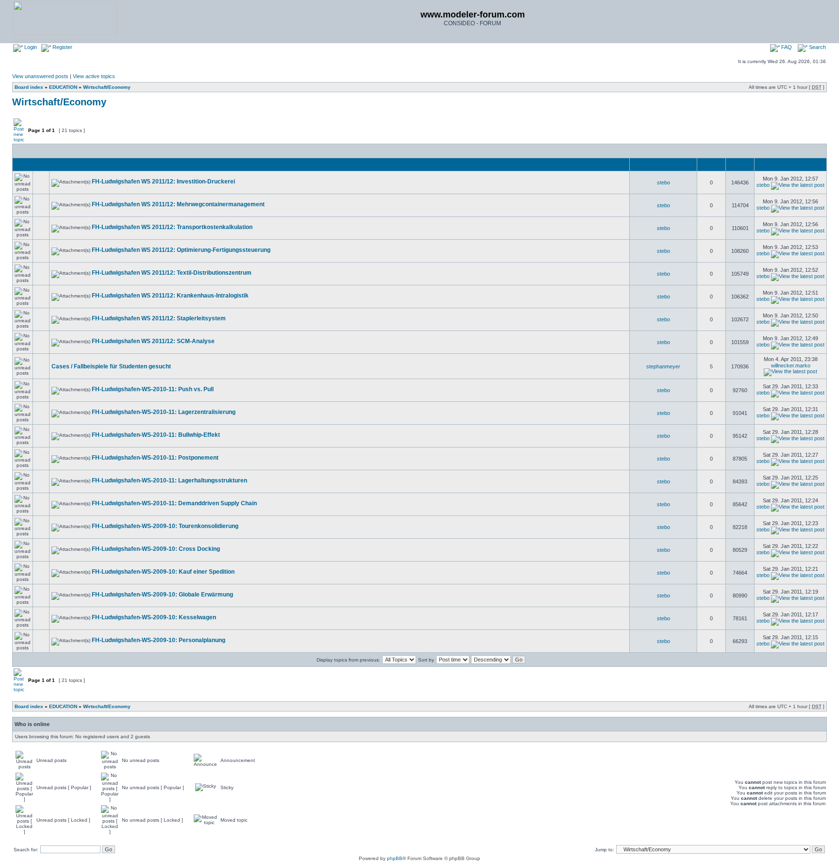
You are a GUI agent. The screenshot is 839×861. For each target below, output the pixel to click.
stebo (663, 182)
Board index (29, 87)
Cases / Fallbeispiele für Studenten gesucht (111, 366)
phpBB (395, 858)
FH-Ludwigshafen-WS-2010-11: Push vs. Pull (153, 389)
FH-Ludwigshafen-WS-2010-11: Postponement (155, 457)
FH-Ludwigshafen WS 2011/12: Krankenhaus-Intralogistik (170, 295)
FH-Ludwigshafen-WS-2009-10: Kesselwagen (154, 617)
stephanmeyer (663, 366)
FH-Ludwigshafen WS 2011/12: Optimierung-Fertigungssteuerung (181, 250)
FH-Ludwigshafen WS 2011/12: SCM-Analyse (153, 341)
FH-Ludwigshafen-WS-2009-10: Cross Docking (156, 549)
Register (61, 47)
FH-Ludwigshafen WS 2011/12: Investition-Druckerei (163, 181)
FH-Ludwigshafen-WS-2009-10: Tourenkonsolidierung (165, 526)
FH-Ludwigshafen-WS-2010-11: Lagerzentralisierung (163, 412)
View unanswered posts (40, 76)
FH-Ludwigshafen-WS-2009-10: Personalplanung (158, 640)
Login (30, 47)
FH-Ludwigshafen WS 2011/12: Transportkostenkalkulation (172, 227)
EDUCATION (63, 87)
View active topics (94, 76)
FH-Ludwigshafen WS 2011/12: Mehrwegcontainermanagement (178, 204)
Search (816, 47)
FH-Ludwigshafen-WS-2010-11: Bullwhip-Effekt (156, 434)
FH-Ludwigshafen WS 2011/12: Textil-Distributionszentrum (172, 272)
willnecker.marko (790, 365)
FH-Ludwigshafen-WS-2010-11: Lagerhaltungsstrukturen (169, 480)
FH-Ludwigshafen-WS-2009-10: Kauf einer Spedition (163, 571)
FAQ (786, 47)
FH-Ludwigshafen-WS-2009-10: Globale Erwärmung (162, 594)
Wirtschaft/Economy (107, 87)
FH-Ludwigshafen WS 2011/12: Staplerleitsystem (159, 318)
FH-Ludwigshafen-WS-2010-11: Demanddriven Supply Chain (174, 503)
